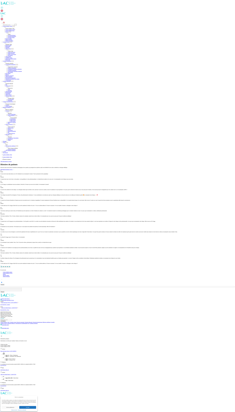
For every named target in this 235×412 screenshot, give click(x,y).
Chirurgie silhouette (28, 322)
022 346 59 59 (3, 385)
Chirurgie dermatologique (37, 322)
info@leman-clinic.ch (4, 369)
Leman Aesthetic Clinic (5, 322)
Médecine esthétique (46, 322)
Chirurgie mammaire (20, 322)
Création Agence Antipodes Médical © (7, 323)
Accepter (27, 407)
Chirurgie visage (13, 322)
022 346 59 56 (3, 365)
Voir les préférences (10, 407)
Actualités (53, 322)
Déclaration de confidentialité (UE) (22, 323)
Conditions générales (33, 323)
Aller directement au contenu (6, 161)
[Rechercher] (16, 25)
